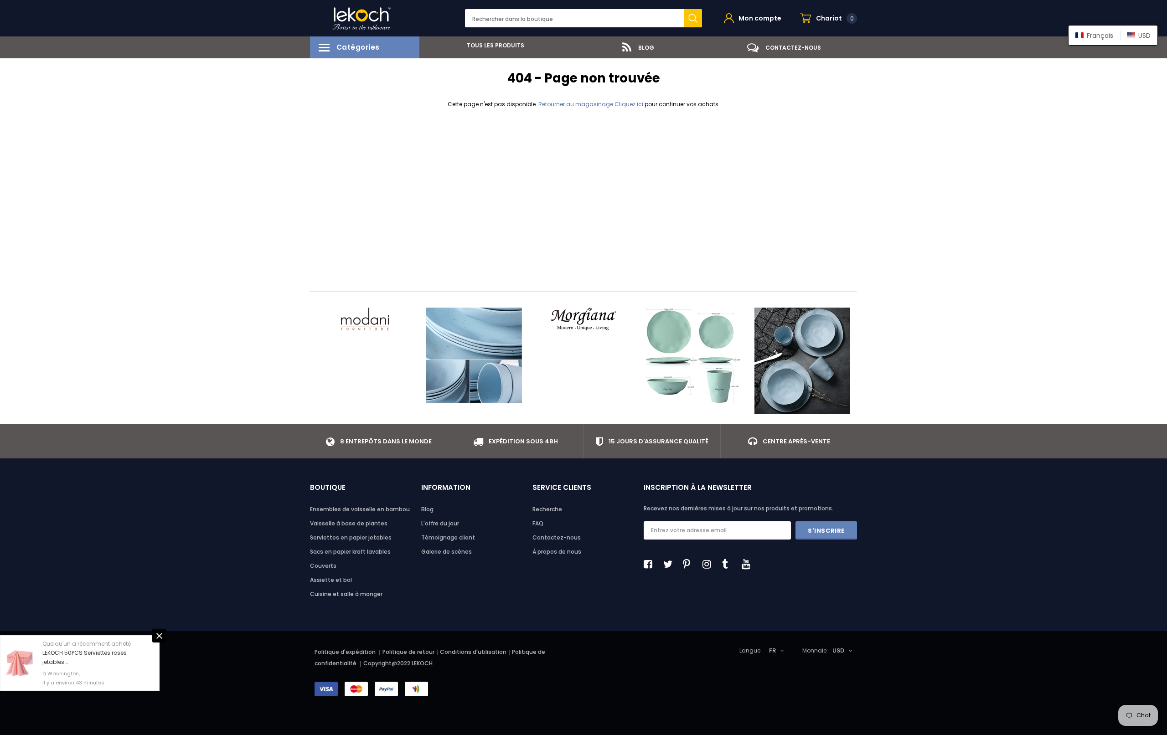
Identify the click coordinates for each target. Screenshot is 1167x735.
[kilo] (474, 355)
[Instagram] (709, 564)
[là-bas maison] (693, 355)
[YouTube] (748, 564)
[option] (492, 45)
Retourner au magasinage (575, 104)
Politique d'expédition (345, 652)
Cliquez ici (629, 104)
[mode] (365, 319)
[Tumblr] (729, 564)
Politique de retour (408, 652)
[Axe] (802, 361)
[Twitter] (670, 564)
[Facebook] (650, 564)
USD (838, 650)
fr (772, 650)
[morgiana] (583, 319)
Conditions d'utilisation (473, 652)
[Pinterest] (690, 564)
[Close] (159, 611)
